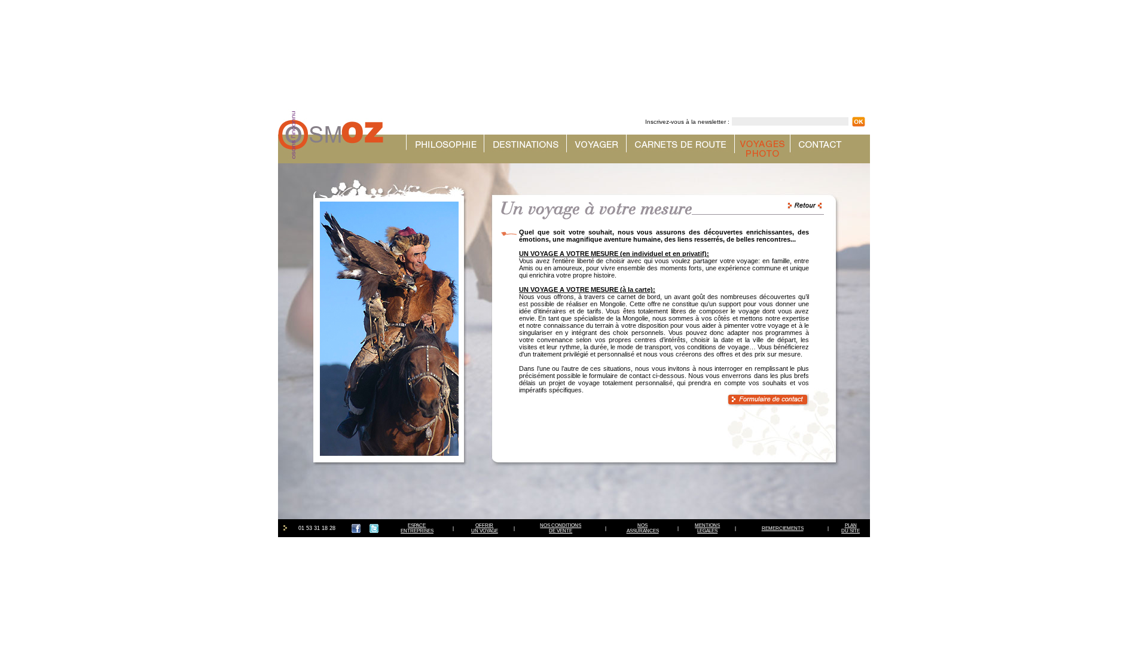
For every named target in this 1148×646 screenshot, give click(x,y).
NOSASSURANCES (643, 528)
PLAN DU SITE (850, 528)
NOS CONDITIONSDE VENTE (560, 528)
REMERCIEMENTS (783, 528)
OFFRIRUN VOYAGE (484, 528)
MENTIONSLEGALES (707, 528)
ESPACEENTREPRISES (417, 528)
